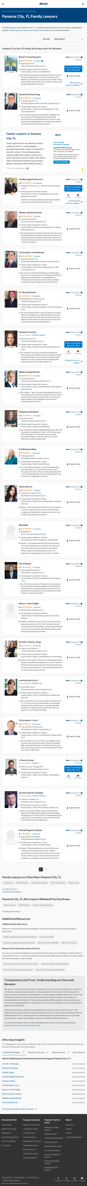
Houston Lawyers (29, 1137)
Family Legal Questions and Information (20, 937)
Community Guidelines (11, 1180)
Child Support (24, 905)
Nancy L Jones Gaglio (29, 603)
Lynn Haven (8, 882)
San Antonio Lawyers (31, 1153)
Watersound (73, 882)
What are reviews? (69, 942)
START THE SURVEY (61, 162)
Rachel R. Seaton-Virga (30, 642)
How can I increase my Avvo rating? (18, 970)
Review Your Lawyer (9, 1129)
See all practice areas (11, 911)
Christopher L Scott (28, 720)
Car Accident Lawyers (52, 1150)
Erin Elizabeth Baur (27, 449)
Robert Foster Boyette (30, 57)
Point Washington (57, 882)
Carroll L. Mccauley (10, 1064)
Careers (69, 1129)
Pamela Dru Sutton (27, 332)
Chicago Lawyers (29, 1133)
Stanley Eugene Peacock (31, 179)
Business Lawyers (50, 1134)
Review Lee (37, 683)
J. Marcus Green (26, 760)
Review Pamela (38, 335)
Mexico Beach (22, 882)
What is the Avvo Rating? (48, 942)
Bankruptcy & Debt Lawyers (51, 1128)
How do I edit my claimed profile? (55, 964)
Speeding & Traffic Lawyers (51, 1168)
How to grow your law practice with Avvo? (21, 964)
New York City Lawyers (31, 1125)
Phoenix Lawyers (29, 1149)
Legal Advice (6, 1133)
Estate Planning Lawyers (53, 1146)
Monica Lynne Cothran (11, 1094)
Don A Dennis (25, 563)
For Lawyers (6, 1145)
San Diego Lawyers (30, 1158)
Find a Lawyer (7, 1125)
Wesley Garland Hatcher (30, 212)
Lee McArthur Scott (28, 680)
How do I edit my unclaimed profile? (50, 970)
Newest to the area (38, 1052)
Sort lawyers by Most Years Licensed (18, 1109)
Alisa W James (8, 1072)
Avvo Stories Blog (8, 1141)
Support (69, 1133)
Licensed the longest (13, 1052)
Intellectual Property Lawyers (52, 1162)
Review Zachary (39, 795)
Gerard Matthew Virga (29, 94)
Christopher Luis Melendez (31, 252)
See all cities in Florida (11, 892)
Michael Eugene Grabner (30, 830)
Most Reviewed (60, 1052)
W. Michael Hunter (27, 292)
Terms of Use (6, 1177)
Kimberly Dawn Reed (28, 411)
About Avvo (70, 1125)
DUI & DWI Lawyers (51, 1142)
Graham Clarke (8, 1081)
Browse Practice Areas (10, 1137)
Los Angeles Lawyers (30, 1129)
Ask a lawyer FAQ (47, 937)
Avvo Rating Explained (74, 1137)
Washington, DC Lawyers (32, 1141)
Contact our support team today (27, 1025)
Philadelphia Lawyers (30, 1145)
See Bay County (9, 889)
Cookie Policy (32, 1177)
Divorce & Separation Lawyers (52, 1155)
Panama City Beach (39, 882)
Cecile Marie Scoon (10, 1085)
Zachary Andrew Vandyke (31, 792)
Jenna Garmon (25, 486)
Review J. (36, 763)
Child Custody (9, 905)
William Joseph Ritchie (29, 372)
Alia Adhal (23, 525)
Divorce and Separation (43, 905)
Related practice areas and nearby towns (26, 30)
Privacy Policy (19, 1177)
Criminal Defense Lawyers (53, 1138)
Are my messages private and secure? (19, 942)
